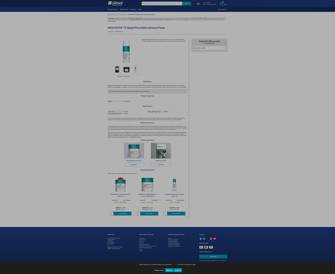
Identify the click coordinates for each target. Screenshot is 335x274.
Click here (174, 264)
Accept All (177, 270)
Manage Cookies (159, 270)
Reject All (169, 270)
